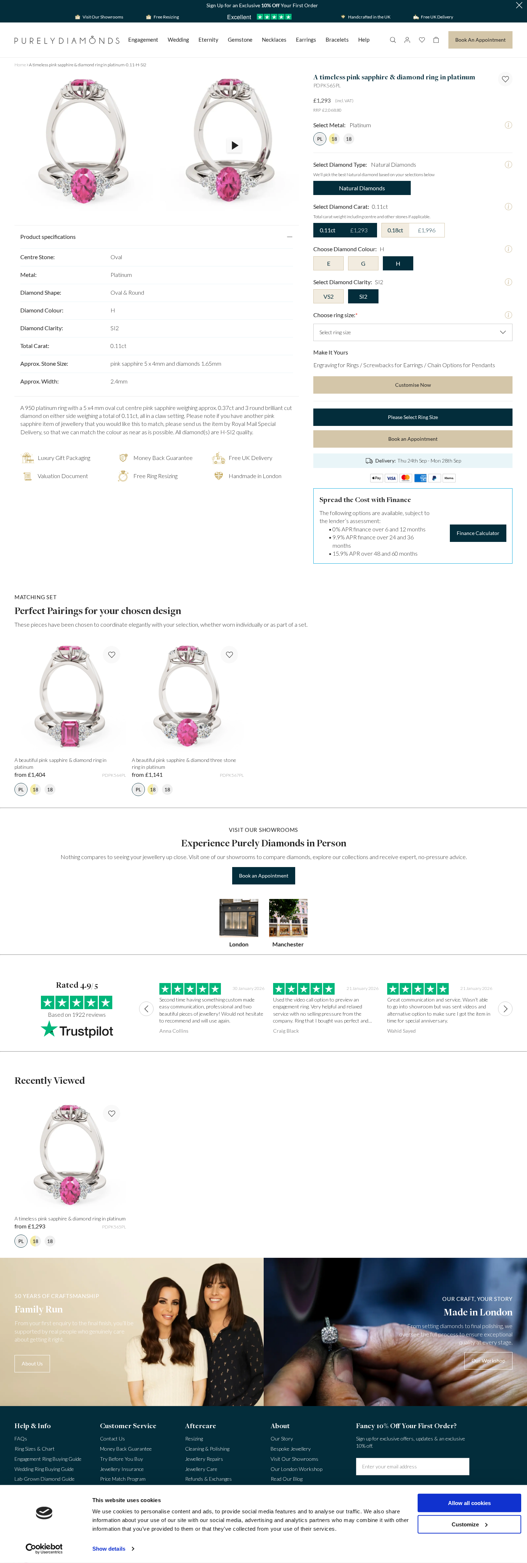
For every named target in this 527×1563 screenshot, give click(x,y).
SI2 (363, 296)
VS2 (328, 296)
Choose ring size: (335, 314)
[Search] (392, 39)
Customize (465, 1524)
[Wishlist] (421, 39)
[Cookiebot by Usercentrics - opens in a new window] (44, 1548)
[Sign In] (407, 39)
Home (20, 64)
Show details (108, 1549)
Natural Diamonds (362, 188)
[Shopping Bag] (436, 39)
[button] (519, 6)
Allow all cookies (469, 1503)
